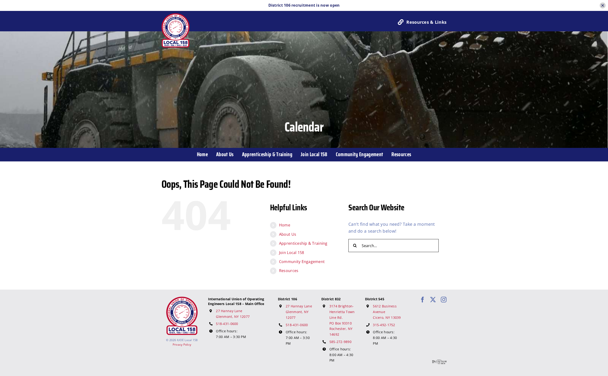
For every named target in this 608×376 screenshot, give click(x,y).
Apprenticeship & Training (303, 243)
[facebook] (422, 299)
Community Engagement (302, 261)
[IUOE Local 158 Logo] (182, 299)
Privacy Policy (182, 345)
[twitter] (433, 299)
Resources (288, 270)
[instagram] (443, 299)
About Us (287, 234)
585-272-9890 (340, 341)
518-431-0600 (227, 323)
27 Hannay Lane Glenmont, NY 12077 (299, 312)
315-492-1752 (384, 325)
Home (284, 225)
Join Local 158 (291, 252)
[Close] (603, 5)
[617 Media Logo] (439, 362)
